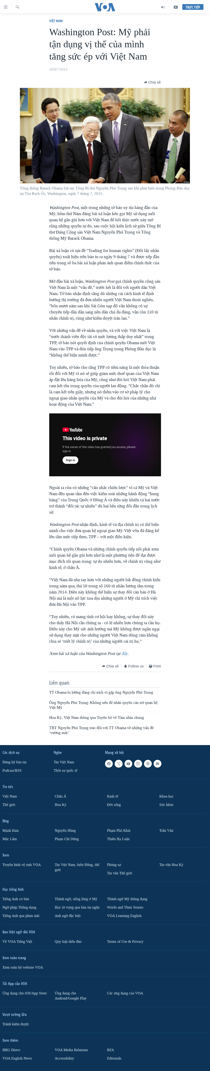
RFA (110, 1050)
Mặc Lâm (9, 839)
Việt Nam (56, 20)
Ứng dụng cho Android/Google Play (71, 996)
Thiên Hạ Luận (118, 839)
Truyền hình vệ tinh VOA (21, 864)
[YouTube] (175, 7)
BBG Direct (11, 1050)
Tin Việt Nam (64, 762)
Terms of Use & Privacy (125, 941)
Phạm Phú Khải (118, 830)
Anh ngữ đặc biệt (68, 915)
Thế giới (8, 804)
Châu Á (60, 796)
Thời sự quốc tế (65, 770)
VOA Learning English (124, 915)
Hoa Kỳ (60, 804)
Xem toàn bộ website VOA (22, 967)
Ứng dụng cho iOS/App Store (24, 993)
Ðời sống (114, 804)
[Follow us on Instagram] (138, 764)
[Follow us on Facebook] (109, 764)
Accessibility (64, 1058)
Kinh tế (112, 796)
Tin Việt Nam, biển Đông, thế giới (77, 867)
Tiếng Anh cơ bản (15, 899)
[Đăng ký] (157, 764)
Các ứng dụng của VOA (125, 993)
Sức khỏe (166, 804)
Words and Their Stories (125, 907)
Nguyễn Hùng (65, 830)
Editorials (114, 1058)
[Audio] (163, 7)
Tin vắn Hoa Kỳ (171, 864)
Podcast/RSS (12, 770)
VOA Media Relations (71, 1050)
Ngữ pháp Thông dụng (19, 907)
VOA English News (17, 1058)
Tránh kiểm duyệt (15, 1024)
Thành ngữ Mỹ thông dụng (127, 899)
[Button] (152, 82)
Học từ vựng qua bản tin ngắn (77, 907)
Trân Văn (166, 830)
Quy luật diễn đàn (68, 941)
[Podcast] (148, 764)
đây (124, 653)
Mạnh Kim (10, 830)
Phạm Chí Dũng (67, 839)
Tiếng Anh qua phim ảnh (20, 915)
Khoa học (166, 796)
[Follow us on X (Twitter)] (118, 764)
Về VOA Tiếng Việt (17, 941)
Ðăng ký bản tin (14, 762)
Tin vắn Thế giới (119, 873)
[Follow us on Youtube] (128, 764)
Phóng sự (114, 864)
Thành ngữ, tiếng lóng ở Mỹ (76, 899)
